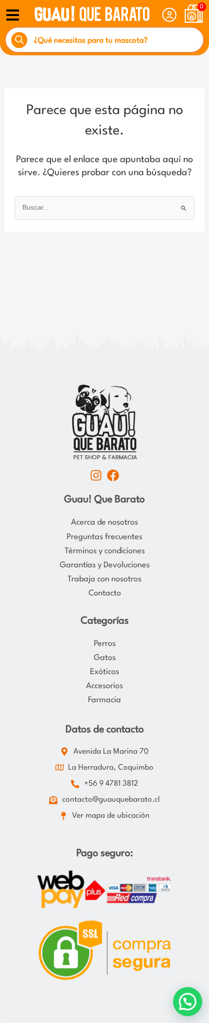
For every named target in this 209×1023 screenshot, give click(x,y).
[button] (187, 1001)
